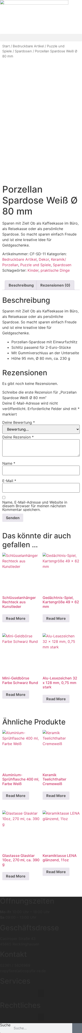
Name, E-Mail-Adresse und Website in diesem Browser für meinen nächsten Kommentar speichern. (34, 505)
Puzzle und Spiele (35, 265)
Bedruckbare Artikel (28, 46)
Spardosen (23, 51)
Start (6, 46)
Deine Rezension (18, 437)
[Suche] (77, 1028)
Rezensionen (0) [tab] (55, 285)
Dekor (44, 259)
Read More (16, 618)
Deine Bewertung (18, 422)
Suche (5, 1025)
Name (8, 463)
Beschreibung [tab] (21, 285)
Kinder (33, 270)
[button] (41, 37)
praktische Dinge (55, 270)
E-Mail (9, 481)
